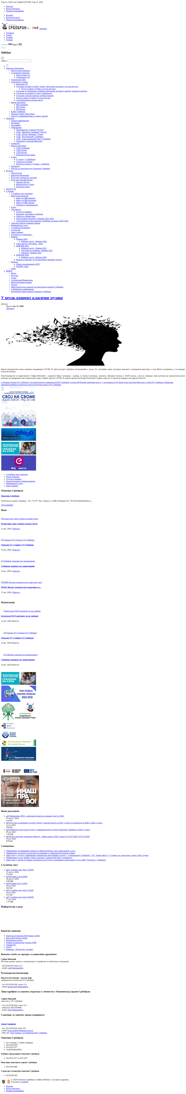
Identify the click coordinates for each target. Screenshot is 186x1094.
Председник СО (23, 75)
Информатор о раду (19, 225)
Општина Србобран (10, 496)
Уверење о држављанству (27, 205)
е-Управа (10, 191)
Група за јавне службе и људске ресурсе (38, 89)
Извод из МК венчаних (26, 200)
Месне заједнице (18, 102)
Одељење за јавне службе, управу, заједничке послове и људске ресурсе (47, 86)
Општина (10, 118)
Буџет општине (12, 477)
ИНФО (9, 271)
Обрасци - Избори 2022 (31, 253)
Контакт (9, 6)
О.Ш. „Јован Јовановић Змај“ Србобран (33, 139)
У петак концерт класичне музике (32, 297)
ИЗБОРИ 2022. (22, 246)
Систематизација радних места (29, 100)
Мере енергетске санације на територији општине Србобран (37, 287)
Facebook (10, 33)
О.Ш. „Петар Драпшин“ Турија (29, 134)
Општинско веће (18, 80)
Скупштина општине (20, 73)
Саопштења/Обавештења (22, 280)
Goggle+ (9, 37)
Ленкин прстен (22, 182)
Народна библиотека (20, 175)
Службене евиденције (20, 228)
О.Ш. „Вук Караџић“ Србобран (29, 137)
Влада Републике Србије (16, 938)
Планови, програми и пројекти (29, 214)
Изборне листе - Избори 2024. (34, 241)
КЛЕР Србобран (18, 111)
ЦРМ (13, 269)
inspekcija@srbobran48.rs (17, 987)
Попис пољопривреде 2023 (28, 264)
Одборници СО (23, 77)
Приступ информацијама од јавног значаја (29, 116)
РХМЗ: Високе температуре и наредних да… (21, 587)
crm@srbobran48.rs (15, 968)
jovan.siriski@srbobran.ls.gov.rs (20, 1030)
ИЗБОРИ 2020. (22, 255)
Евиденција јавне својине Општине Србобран (31, 291)
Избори (14, 237)
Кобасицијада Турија (25, 184)
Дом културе (16, 173)
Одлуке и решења (24, 212)
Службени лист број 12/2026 (21, 870)
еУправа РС (11, 945)
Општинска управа (19, 82)
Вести (13, 273)
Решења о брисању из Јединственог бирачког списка (39, 260)
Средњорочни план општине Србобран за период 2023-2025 (42, 221)
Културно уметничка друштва (24, 178)
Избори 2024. (22, 239)
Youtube (9, 40)
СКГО (9, 947)
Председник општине (20, 70)
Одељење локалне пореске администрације (35, 96)
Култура (9, 171)
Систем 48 (15, 230)
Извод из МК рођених (25, 198)
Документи (16, 209)
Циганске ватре (23, 187)
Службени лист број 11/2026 (21, 890)
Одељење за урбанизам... (22, 235)
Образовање (16, 127)
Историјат (15, 123)
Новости (16, 529)
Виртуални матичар (19, 196)
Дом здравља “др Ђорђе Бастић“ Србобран (28, 1033)
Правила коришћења (15, 11)
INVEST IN (11, 189)
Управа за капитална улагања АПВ (21, 942)
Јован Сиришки (8, 1024)
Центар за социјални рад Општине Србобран (30, 168)
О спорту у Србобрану (26, 159)
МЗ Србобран (22, 105)
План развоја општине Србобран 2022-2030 (35, 219)
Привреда (15, 166)
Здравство (15, 143)
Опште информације (20, 121)
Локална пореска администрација (25, 223)
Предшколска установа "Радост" (30, 130)
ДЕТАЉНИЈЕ (7, 505)
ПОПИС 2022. (22, 266)
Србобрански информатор (22, 289)
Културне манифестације (22, 180)
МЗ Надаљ (20, 109)
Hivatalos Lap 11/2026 (18, 883)
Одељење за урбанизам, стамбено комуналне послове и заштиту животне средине (51, 91)
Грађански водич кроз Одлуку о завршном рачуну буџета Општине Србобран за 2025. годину (49, 830)
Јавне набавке (17, 232)
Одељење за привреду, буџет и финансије (34, 93)
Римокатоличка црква (25, 155)
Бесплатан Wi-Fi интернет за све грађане (19, 616)
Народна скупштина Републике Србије (23, 936)
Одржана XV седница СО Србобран (17, 545)
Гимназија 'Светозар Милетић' (29, 141)
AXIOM (24, 1082)
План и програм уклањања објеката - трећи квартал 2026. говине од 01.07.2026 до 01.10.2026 (49, 836)
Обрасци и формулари (25, 216)
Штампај (10, 308)
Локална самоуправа (15, 68)
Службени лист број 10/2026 (21, 897)
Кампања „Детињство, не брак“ (19, 949)
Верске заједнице (18, 146)
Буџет (13, 207)
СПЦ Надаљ (21, 152)
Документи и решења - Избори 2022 (37, 250)
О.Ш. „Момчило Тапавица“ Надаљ (31, 132)
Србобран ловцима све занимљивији (18, 566)
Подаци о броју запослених (23, 114)
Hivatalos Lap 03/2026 (18, 877)
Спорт (14, 157)
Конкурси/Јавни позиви (21, 282)
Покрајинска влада (14, 940)
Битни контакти (13, 9)
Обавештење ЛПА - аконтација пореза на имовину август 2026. (36, 816)
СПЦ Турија (21, 150)
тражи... (4, 61)
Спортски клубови (24, 162)
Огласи (14, 285)
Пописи (14, 262)
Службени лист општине (22, 194)
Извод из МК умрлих (25, 203)
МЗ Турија (20, 107)
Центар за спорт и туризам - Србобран (32, 164)
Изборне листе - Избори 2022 (34, 248)
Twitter (9, 35)
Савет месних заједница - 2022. (29, 244)
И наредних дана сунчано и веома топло (19, 524)
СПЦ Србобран (23, 148)
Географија (16, 125)
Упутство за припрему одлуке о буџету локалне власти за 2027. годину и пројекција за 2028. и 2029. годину (55, 823)
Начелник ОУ (22, 84)
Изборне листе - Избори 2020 (34, 257)
